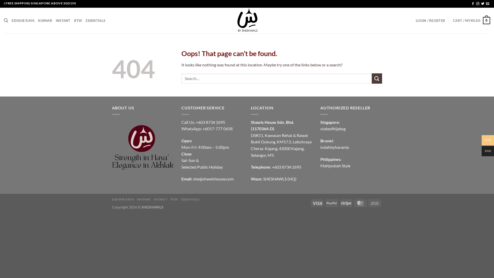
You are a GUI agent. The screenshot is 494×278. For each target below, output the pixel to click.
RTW (78, 21)
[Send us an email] (487, 4)
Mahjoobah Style (335, 165)
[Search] (6, 20)
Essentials (95, 21)
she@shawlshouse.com (213, 178)
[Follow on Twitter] (482, 4)
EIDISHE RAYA (23, 21)
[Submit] (377, 78)
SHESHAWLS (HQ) (279, 178)
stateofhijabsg (333, 128)
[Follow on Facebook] (472, 4)
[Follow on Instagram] (477, 4)
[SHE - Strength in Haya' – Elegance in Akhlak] (247, 20)
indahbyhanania (334, 147)
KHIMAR (45, 21)
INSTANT (63, 21)
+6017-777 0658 (217, 128)
